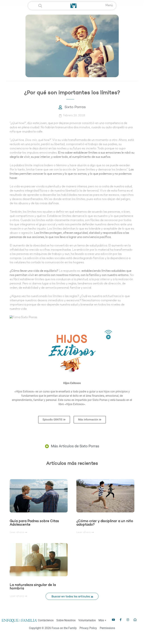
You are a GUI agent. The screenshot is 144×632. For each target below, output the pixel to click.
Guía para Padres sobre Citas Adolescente (34, 523)
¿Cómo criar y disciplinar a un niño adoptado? (104, 523)
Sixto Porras (75, 107)
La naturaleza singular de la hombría (33, 587)
